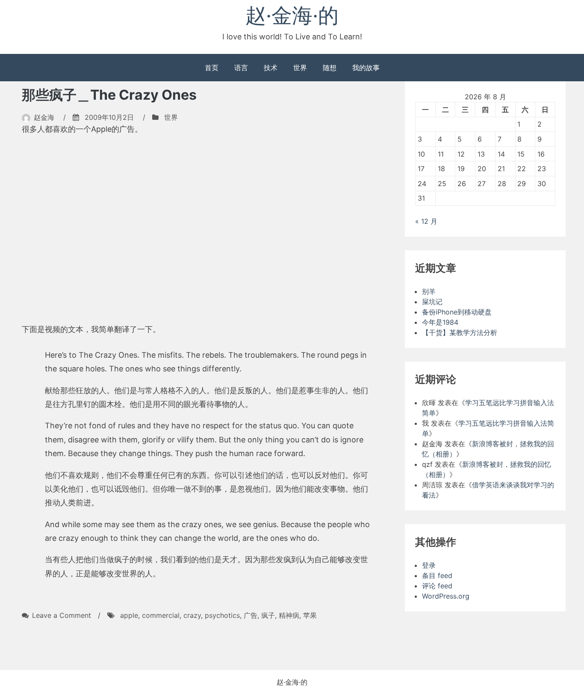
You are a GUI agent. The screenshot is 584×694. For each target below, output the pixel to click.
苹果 (310, 615)
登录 (429, 565)
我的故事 (366, 67)
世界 (300, 67)
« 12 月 (426, 221)
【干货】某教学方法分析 (459, 332)
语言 (241, 67)
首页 (211, 67)
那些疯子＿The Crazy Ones (109, 94)
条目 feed (437, 575)
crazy (192, 615)
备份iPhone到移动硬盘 (457, 312)
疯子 (268, 615)
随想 (329, 67)
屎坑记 (432, 301)
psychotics (222, 615)
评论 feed (437, 585)
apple (129, 615)
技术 (270, 67)
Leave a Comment (61, 615)
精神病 (289, 615)
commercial (161, 615)
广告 (250, 615)
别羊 (429, 291)
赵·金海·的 (292, 15)
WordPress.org (445, 596)
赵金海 (44, 117)
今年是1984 (440, 322)
